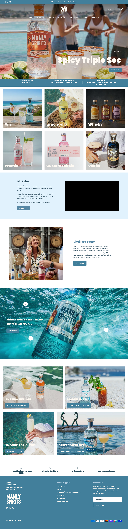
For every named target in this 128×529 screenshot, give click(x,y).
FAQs (59, 489)
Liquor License (62, 501)
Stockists (60, 495)
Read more (23, 208)
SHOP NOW (115, 70)
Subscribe (100, 505)
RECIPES (85, 17)
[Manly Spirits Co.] (64, 9)
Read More (80, 263)
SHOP (31, 17)
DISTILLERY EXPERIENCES (57, 17)
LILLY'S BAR (74, 17)
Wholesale (61, 498)
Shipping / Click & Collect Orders (69, 492)
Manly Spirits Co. (15, 520)
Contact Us (61, 486)
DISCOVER (95, 17)
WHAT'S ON (41, 17)
